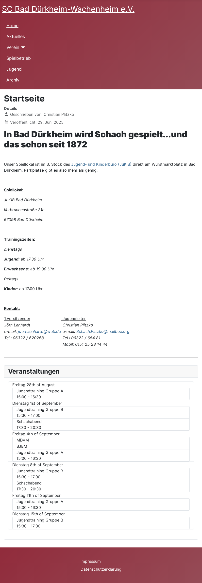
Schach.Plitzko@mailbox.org (103, 331)
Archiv (12, 79)
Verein (12, 47)
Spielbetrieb (18, 58)
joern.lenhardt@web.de (39, 331)
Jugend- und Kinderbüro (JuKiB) (101, 164)
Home (12, 25)
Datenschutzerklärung (101, 569)
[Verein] (22, 47)
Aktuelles (15, 36)
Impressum (91, 561)
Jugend (14, 69)
